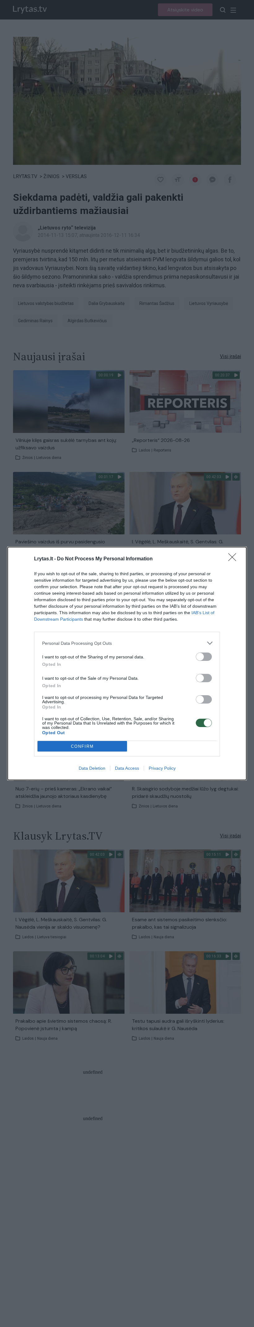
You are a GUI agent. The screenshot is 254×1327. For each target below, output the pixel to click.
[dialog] (127, 663)
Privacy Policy (162, 768)
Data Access (127, 768)
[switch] (204, 657)
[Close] (234, 559)
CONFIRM (82, 746)
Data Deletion (92, 768)
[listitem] (127, 643)
